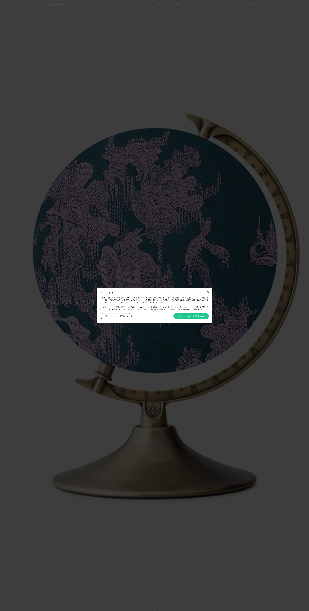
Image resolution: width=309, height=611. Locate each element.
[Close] (208, 292)
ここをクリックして (124, 302)
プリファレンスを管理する (116, 316)
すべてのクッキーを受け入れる (191, 316)
